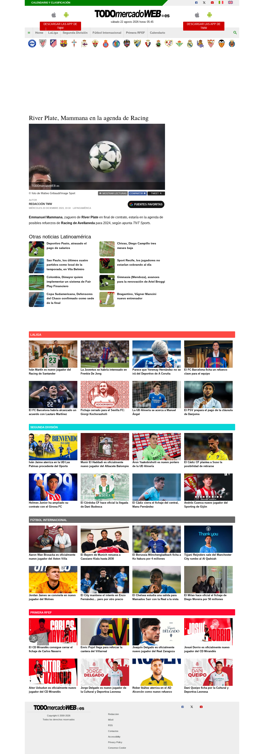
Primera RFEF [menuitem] (135, 32)
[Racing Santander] (158, 43)
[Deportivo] (84, 43)
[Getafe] (116, 43)
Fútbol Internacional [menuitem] (107, 32)
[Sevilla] (211, 43)
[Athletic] (42, 43)
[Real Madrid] (190, 43)
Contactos (113, 731)
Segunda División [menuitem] (75, 32)
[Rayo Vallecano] (169, 43)
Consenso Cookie (117, 748)
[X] (204, 3)
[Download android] (66, 16)
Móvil (110, 720)
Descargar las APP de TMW (60, 26)
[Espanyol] (105, 43)
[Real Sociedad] (200, 43)
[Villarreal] (232, 43)
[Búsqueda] (235, 33)
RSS (110, 725)
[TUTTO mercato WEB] (221, 3)
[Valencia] (221, 43)
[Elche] (95, 43)
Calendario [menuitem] (157, 32)
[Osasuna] (148, 43)
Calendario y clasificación (50, 2)
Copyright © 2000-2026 (58, 715)
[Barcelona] (63, 43)
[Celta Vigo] (74, 43)
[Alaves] (32, 43)
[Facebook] (196, 3)
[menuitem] (29, 33)
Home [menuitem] (39, 32)
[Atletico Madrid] (53, 43)
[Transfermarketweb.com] (230, 3)
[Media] (212, 3)
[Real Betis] (179, 43)
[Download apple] (54, 16)
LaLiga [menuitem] (53, 32)
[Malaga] (137, 43)
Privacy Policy (115, 742)
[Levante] (127, 43)
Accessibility (114, 736)
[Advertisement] (132, 80)
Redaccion (113, 714)
